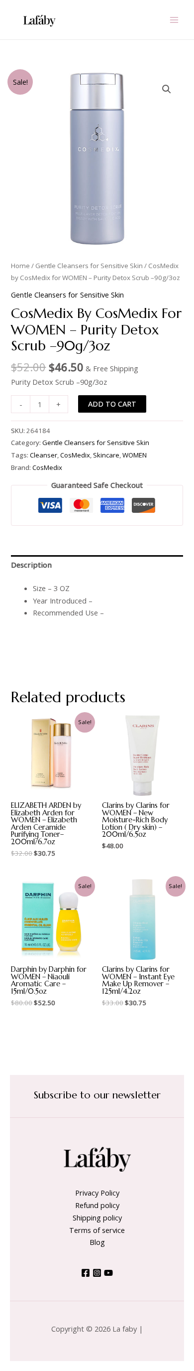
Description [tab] (31, 565)
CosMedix (75, 455)
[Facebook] (85, 1272)
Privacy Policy (97, 1193)
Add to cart (112, 404)
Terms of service (97, 1230)
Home (20, 265)
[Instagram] (97, 1272)
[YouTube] (108, 1272)
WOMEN (134, 455)
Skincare (106, 455)
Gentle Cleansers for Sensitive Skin (89, 265)
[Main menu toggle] (174, 19)
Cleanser (43, 455)
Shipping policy (97, 1217)
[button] (167, 89)
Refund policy (97, 1205)
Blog (97, 1242)
